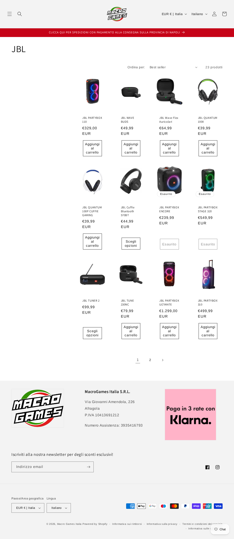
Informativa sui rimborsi (127, 524)
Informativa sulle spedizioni (205, 528)
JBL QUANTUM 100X (208, 120)
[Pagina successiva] (162, 360)
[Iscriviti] (88, 467)
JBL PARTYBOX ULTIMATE (169, 302)
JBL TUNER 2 (91, 301)
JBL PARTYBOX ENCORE (169, 209)
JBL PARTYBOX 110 (92, 120)
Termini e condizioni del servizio (202, 524)
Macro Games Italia (69, 524)
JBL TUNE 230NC (127, 302)
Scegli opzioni (131, 243)
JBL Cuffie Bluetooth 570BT (128, 211)
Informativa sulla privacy (162, 524)
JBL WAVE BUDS (127, 120)
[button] (10, 14)
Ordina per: (136, 67)
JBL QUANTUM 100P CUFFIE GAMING (92, 211)
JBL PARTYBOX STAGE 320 (208, 209)
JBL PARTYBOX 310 (208, 302)
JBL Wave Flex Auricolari (168, 120)
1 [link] (138, 360)
